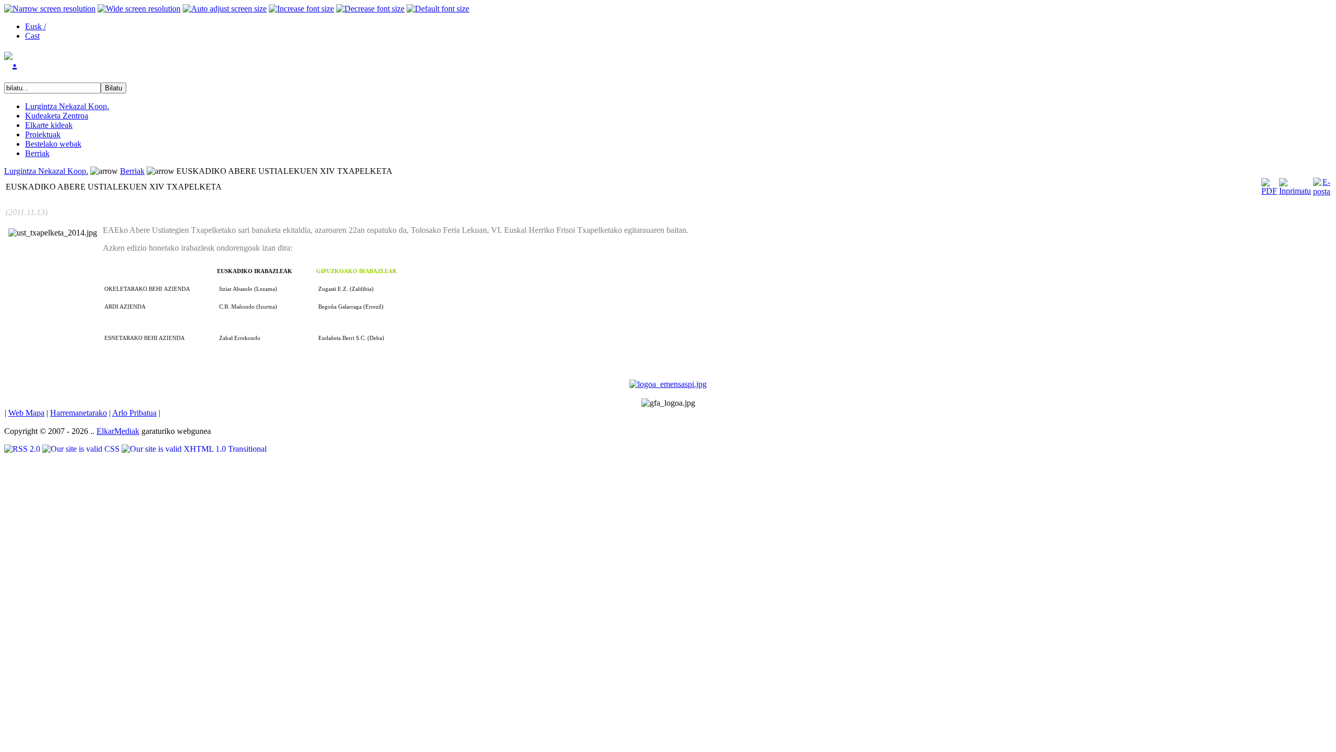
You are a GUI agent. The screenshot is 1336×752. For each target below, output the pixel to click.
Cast (32, 35)
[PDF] (1269, 184)
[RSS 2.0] (23, 448)
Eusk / (35, 26)
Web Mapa (26, 412)
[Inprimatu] (1295, 184)
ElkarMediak (118, 431)
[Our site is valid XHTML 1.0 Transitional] (194, 448)
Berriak (132, 171)
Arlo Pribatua (134, 412)
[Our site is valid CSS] (82, 448)
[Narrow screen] (50, 9)
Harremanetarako (78, 412)
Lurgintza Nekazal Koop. (46, 171)
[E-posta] (1321, 184)
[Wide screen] (139, 9)
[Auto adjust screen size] (225, 9)
